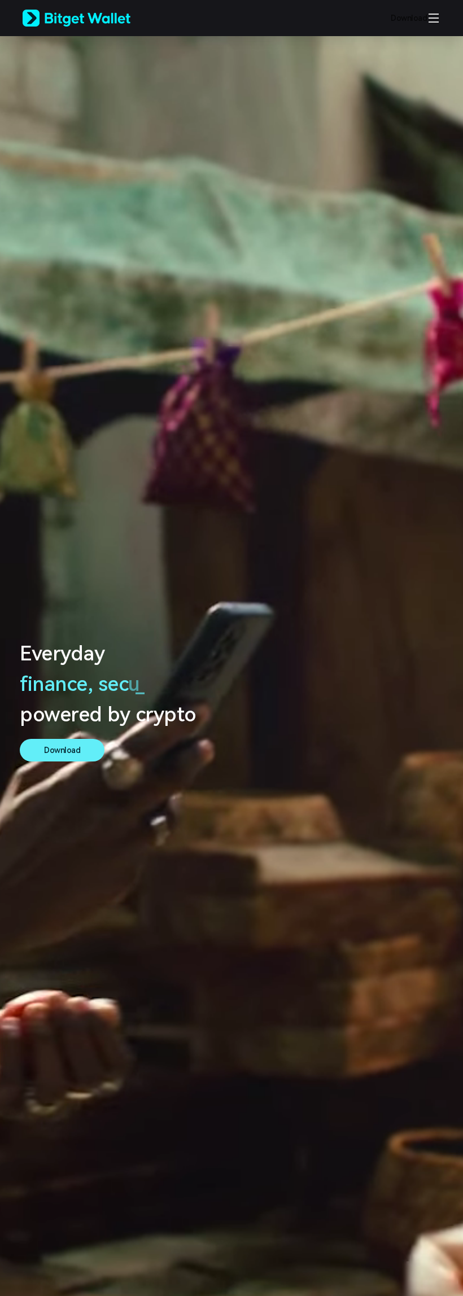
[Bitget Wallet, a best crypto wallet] (91, 18)
